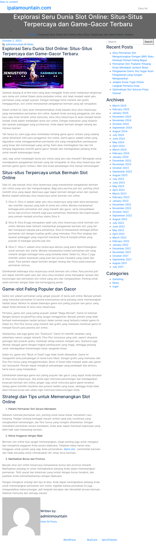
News (30, 44)
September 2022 (122, 215)
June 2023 (118, 182)
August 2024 (119, 131)
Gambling (117, 279)
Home (32, 34)
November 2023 (121, 164)
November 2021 (121, 252)
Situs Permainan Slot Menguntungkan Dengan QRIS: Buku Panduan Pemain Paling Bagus (133, 56)
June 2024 (118, 138)
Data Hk (143, 8)
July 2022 (118, 222)
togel (115, 286)
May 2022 (118, 230)
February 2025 (120, 109)
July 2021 (118, 266)
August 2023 (119, 175)
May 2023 (118, 186)
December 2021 (121, 248)
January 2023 (120, 200)
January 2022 (120, 244)
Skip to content (9, 1)
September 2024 (122, 127)
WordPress (69, 539)
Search (148, 41)
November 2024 (121, 120)
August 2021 (119, 263)
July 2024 (118, 134)
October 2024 (120, 123)
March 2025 (119, 105)
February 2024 (120, 153)
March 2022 (119, 237)
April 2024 (118, 145)
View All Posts (48, 521)
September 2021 (121, 259)
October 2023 (120, 167)
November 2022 (121, 208)
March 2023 (119, 193)
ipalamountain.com (29, 8)
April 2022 (118, 233)
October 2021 (120, 255)
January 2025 (120, 112)
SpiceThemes (109, 539)
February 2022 (120, 241)
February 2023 (120, 197)
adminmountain (15, 44)
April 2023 (118, 189)
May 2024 (118, 142)
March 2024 (119, 149)
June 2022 (118, 226)
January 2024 (120, 156)
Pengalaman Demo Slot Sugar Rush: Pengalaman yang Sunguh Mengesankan (133, 75)
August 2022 (119, 219)
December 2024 (121, 116)
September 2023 (122, 171)
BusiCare (92, 539)
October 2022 (120, 211)
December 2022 (121, 204)
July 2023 (118, 178)
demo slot (69, 449)
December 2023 (121, 160)
